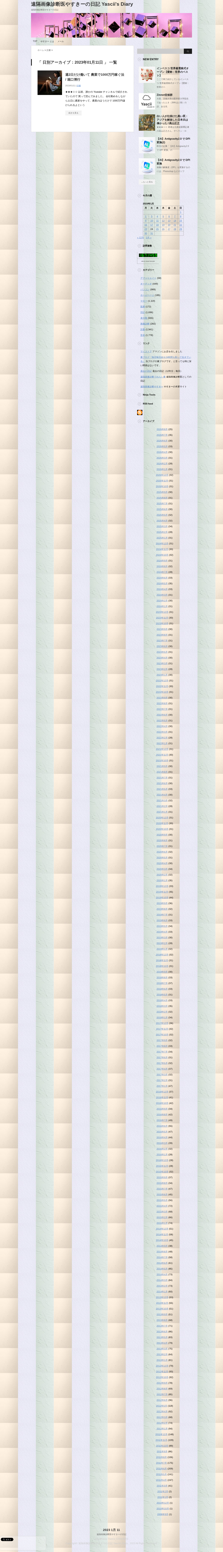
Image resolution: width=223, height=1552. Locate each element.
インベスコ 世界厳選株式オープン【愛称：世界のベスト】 (173, 72)
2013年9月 (162, 1314)
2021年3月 (162, 800)
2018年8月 (162, 977)
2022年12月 (162, 680)
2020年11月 (162, 823)
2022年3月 (162, 732)
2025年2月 (162, 532)
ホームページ (147, 295)
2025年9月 (162, 492)
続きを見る (73, 113)
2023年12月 (162, 612)
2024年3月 (162, 595)
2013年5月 (162, 1337)
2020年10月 (162, 829)
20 (169, 225)
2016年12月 (162, 1091)
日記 (142, 312)
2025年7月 (162, 503)
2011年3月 (162, 1485)
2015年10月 (162, 1171)
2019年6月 (162, 920)
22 (180, 225)
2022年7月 (162, 709)
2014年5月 (162, 1268)
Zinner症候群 (165, 94)
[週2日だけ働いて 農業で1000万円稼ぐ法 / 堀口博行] (50, 96)
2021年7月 (162, 777)
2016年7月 (162, 1120)
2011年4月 (161, 1480)
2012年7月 (162, 1394)
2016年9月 (162, 1109)
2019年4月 (162, 932)
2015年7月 (162, 1188)
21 (175, 225)
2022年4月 (162, 726)
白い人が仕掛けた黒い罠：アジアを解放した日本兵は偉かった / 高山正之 (172, 120)
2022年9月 (162, 697)
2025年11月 (162, 480)
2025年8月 (162, 498)
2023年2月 (162, 669)
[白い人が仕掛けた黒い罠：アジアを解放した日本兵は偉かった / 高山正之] (147, 129)
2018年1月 (162, 1017)
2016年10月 (162, 1103)
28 (175, 229)
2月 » (148, 237)
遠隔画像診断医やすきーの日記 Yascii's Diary (82, 4)
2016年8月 (162, 1114)
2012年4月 (162, 1411)
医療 (142, 306)
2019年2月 (162, 943)
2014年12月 (162, 1228)
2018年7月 (162, 983)
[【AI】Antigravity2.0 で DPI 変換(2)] (147, 152)
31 (151, 233)
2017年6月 (162, 1057)
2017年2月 (162, 1080)
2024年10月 (162, 555)
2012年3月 (162, 1417)
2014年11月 (162, 1234)
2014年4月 (162, 1274)
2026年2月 (162, 463)
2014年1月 (162, 1291)
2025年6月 (162, 509)
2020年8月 (162, 840)
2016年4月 (162, 1137)
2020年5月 (162, 857)
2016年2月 (162, 1149)
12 (163, 220)
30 (145, 233)
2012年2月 (162, 1423)
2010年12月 (163, 1503)
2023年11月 (162, 617)
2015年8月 (162, 1183)
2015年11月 (162, 1166)
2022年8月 (162, 703)
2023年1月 (162, 675)
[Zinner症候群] (147, 108)
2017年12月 (162, 1023)
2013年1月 (162, 1360)
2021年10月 (162, 760)
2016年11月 (162, 1097)
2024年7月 (162, 572)
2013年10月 (162, 1308)
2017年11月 (162, 1029)
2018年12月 (162, 954)
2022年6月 (162, 715)
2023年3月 (162, 663)
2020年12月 (162, 817)
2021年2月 (162, 806)
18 (157, 225)
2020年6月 (162, 852)
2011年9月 (162, 1451)
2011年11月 (161, 1440)
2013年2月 (162, 1354)
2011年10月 (162, 1445)
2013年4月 (162, 1343)
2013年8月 (162, 1320)
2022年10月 (162, 692)
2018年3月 (162, 1006)
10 (151, 220)
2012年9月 (162, 1383)
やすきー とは (47, 41)
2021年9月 (162, 766)
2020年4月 (162, 863)
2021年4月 (162, 794)
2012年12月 (162, 1366)
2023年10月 (162, 623)
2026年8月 (162, 429)
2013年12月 (162, 1297)
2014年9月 (162, 1246)
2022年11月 (162, 686)
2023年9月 (162, 629)
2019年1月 (162, 949)
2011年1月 (162, 1497)
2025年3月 (162, 526)
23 (145, 229)
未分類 (143, 318)
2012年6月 (162, 1400)
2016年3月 (162, 1143)
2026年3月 (162, 458)
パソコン (145, 289)
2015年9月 (162, 1177)
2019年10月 (162, 897)
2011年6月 (161, 1468)
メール (60, 41)
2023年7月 (162, 640)
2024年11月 (162, 549)
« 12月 (140, 237)
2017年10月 (162, 1034)
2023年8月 (162, 635)
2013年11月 (162, 1303)
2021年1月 (162, 812)
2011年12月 (161, 1434)
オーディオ (146, 283)
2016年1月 (162, 1154)
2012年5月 (161, 1406)
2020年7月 (162, 846)
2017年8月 (162, 1046)
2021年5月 (162, 789)
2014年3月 (162, 1280)
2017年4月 (162, 1069)
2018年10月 (162, 966)
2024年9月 (162, 560)
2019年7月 (162, 914)
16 (145, 225)
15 (180, 220)
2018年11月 (162, 960)
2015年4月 (162, 1206)
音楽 (142, 335)
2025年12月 (162, 475)
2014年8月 (162, 1251)
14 (175, 220)
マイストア (146, 351)
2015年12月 (162, 1160)
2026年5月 (162, 446)
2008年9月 (162, 1514)
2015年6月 (162, 1194)
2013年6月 (162, 1331)
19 (163, 225)
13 (169, 220)
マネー (143, 301)
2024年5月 (162, 583)
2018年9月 (162, 971)
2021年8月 (162, 772)
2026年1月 (162, 469)
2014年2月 (162, 1286)
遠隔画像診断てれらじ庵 (153, 376)
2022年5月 (162, 720)
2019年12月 (162, 886)
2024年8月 (162, 566)
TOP (35, 41)
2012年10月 (162, 1377)
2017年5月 (162, 1063)
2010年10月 (163, 1508)
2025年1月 (162, 537)
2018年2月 (162, 1011)
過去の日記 (146, 371)
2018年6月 (162, 989)
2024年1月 (162, 606)
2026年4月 (162, 452)
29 (180, 229)
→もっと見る (147, 182)
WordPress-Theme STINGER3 (111, 1538)
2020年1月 (162, 880)
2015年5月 (162, 1200)
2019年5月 (162, 926)
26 (163, 229)
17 (151, 225)
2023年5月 (162, 652)
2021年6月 (162, 783)
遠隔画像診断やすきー (151, 386)
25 (157, 229)
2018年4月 (162, 1000)
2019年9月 (162, 903)
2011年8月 (161, 1457)
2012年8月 (162, 1388)
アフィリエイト (148, 278)
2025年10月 (162, 486)
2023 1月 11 (111, 1530)
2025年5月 (162, 515)
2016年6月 (162, 1126)
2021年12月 (162, 749)
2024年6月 (162, 577)
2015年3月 (162, 1211)
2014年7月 (162, 1257)
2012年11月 (162, 1371)
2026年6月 (162, 440)
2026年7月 (162, 435)
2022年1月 (162, 743)
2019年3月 (162, 937)
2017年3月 (162, 1074)
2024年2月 (162, 600)
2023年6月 (162, 646)
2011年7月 (161, 1463)
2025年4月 (162, 520)
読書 (79, 86)
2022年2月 (162, 737)
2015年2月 (162, 1217)
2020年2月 (162, 874)
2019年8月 (162, 909)
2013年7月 (162, 1326)
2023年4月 (162, 657)
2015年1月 (162, 1223)
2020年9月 (162, 834)
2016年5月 (162, 1131)
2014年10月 (162, 1240)
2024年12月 (162, 543)
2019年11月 (162, 892)
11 (157, 220)
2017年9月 (162, 1040)
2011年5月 (161, 1474)
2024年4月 (162, 589)
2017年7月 (162, 1051)
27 (169, 229)
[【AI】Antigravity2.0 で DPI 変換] (147, 173)
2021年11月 (162, 754)
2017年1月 (162, 1086)
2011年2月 (162, 1491)
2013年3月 (162, 1348)
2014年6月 (162, 1263)
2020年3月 (162, 869)
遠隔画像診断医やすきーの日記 (111, 1534)
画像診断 (145, 323)
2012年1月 (162, 1428)
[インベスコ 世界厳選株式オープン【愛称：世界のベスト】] (147, 81)
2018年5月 (162, 994)
